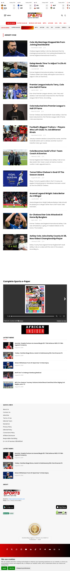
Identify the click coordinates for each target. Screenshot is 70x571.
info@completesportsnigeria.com (16, 499)
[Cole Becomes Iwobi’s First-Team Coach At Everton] (15, 157)
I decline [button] (11, 568)
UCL (56, 23)
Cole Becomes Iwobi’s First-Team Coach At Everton (46, 152)
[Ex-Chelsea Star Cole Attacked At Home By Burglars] (15, 221)
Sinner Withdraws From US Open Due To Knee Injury (32, 363)
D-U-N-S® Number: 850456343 (13, 441)
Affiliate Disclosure (9, 435)
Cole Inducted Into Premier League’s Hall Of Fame (47, 107)
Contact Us (6, 412)
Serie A (64, 27)
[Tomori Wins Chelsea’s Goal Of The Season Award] (15, 178)
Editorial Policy (7, 430)
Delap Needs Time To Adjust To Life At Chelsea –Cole (48, 64)
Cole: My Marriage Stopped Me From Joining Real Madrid (47, 43)
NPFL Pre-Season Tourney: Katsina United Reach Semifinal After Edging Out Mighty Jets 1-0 (40, 383)
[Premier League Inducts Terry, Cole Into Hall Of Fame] (15, 91)
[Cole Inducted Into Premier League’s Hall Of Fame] (15, 112)
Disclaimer (6, 424)
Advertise (6, 415)
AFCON (50, 23)
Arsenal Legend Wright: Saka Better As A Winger (47, 194)
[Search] (62, 15)
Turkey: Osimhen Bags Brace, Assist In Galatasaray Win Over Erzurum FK (39, 353)
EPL (60, 23)
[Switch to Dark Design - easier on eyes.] (65, 15)
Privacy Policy (7, 427)
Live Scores (11, 23)
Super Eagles (22, 23)
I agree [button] (4, 568)
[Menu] (7, 15)
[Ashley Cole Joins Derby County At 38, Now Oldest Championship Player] (15, 242)
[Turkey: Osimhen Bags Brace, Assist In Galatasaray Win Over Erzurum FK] (8, 355)
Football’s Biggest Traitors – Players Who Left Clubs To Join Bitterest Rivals (47, 130)
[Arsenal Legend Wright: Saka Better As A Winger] (15, 200)
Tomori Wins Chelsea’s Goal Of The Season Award (47, 173)
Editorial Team (7, 421)
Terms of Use (7, 418)
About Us (6, 409)
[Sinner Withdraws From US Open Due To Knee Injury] (8, 365)
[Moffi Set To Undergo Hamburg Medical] (8, 375)
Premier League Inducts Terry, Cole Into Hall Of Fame (47, 86)
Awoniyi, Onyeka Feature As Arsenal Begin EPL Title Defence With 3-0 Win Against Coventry (39, 344)
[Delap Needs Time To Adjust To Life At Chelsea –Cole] (15, 70)
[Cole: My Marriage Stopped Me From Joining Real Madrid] (15, 48)
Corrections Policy (9, 433)
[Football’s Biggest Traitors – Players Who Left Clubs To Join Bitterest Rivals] (15, 133)
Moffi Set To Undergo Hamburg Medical (28, 373)
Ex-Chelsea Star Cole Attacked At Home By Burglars (46, 216)
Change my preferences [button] (23, 568)
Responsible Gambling (10, 438)
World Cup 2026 (35, 23)
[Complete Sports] (35, 15)
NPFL (44, 23)
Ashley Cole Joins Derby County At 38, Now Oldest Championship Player (48, 237)
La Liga (66, 23)
